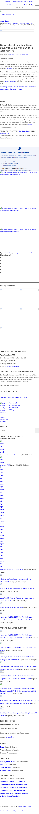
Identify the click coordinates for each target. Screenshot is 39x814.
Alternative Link (4, 133)
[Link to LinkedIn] (25, 808)
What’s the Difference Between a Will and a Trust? (17, 588)
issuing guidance (10, 81)
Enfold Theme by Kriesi (25, 806)
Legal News (4, 21)
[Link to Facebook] (34, 808)
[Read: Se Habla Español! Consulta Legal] (2, 566)
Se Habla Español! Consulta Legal (11, 569)
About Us (3, 764)
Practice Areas (5, 770)
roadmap (9, 68)
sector (30, 124)
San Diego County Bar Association (12, 790)
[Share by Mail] (2, 272)
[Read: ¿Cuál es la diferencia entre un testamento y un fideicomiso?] (2, 575)
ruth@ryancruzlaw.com (12, 366)
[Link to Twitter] (21, 808)
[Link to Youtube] (28, 808)
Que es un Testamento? (8, 455)
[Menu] (36, 4)
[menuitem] (31, 4)
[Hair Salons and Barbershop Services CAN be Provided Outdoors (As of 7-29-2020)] (29, 317)
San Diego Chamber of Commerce (12, 781)
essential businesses (12, 79)
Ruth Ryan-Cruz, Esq (7, 761)
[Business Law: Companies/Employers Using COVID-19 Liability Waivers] (9, 336)
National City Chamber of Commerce (13, 787)
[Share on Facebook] (2, 257)
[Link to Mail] (31, 808)
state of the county (32, 253)
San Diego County (25, 131)
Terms (2, 747)
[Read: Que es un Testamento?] (2, 452)
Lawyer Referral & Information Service (14, 793)
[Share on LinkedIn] (2, 266)
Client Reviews (5, 767)
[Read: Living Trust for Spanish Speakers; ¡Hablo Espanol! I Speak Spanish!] (2, 594)
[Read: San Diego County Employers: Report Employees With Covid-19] (2, 709)
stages (25, 253)
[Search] (31, 4)
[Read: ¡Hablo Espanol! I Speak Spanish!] (2, 603)
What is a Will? (5, 465)
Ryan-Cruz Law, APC (22, 54)
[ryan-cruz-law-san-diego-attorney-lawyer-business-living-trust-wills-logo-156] (15, 14)
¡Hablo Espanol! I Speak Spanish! (11, 607)
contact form (10, 737)
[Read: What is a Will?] (2, 462)
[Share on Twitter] (2, 260)
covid (5, 253)
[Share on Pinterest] (2, 263)
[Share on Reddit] (2, 269)
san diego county (17, 253)
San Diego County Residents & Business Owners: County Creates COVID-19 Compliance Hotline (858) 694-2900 (18, 691)
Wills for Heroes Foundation (10, 796)
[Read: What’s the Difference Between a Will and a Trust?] (2, 584)
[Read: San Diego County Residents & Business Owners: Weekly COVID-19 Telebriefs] (2, 653)
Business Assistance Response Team (13, 784)
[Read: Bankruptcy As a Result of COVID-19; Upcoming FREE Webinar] (2, 643)
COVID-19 (11, 54)
